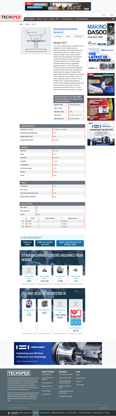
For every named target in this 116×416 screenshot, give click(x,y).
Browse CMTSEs (46, 394)
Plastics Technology (97, 412)
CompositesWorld (45, 412)
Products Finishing (71, 412)
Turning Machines (47, 374)
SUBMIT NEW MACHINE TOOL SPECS (45, 243)
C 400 (60, 281)
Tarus (40, 310)
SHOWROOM (58, 36)
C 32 (76, 281)
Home (21, 24)
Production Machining (84, 412)
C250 (29, 281)
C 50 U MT (44, 281)
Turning (45, 19)
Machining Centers (47, 386)
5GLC (45, 312)
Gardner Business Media (20, 396)
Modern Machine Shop (25, 412)
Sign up (104, 15)
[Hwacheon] (58, 353)
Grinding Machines (47, 383)
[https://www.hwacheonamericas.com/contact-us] (101, 134)
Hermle (27, 24)
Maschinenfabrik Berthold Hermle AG (65, 30)
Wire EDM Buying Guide (65, 396)
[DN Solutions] (101, 59)
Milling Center (30, 277)
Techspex (35, 412)
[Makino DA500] (101, 34)
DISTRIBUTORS (79, 36)
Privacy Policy (80, 384)
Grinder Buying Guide (65, 377)
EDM (57, 19)
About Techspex (80, 378)
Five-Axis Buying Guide (65, 374)
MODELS (68, 36)
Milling (39, 19)
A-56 (29, 314)
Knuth (71, 328)
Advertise (79, 381)
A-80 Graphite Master (60, 316)
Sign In (78, 374)
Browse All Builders (82, 19)
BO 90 (75, 330)
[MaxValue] (101, 84)
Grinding (51, 19)
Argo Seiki (26, 310)
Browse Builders (46, 391)
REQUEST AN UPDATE (27, 243)
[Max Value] (58, 6)
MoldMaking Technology (58, 412)
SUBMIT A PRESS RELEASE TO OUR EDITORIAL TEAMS (70, 243)
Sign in (111, 15)
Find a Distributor (67, 19)
